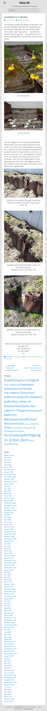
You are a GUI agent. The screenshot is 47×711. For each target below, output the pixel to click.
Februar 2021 (9, 613)
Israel (31, 392)
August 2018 (9, 685)
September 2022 (10, 567)
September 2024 (10, 510)
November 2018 (10, 677)
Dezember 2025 (10, 474)
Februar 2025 (9, 498)
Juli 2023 (7, 544)
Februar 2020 (9, 642)
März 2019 (8, 668)
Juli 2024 (7, 515)
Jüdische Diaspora (29, 397)
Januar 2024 (8, 529)
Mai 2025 (7, 491)
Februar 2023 (9, 556)
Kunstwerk (36, 410)
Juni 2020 (7, 632)
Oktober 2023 (9, 536)
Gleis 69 (24, 2)
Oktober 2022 (9, 565)
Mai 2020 (7, 634)
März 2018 (8, 697)
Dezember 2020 (10, 618)
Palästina (35, 423)
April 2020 (8, 637)
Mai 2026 (7, 462)
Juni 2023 (7, 546)
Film (6, 384)
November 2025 (10, 477)
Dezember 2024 (10, 503)
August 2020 (9, 627)
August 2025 (9, 484)
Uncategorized (10, 431)
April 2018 (8, 694)
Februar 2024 (9, 527)
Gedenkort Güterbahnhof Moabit (16, 357)
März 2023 (8, 553)
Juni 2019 (7, 661)
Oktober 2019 (9, 651)
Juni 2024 (7, 517)
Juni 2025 (7, 489)
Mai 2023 (7, 548)
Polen (7, 427)
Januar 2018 (8, 701)
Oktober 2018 (9, 680)
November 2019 (10, 649)
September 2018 (10, 682)
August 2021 (9, 599)
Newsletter (27, 424)
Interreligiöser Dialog (15, 392)
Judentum (10, 397)
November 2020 (10, 620)
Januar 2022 (8, 587)
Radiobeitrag (29, 428)
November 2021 (10, 591)
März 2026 (8, 467)
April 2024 (8, 522)
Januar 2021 (8, 615)
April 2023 (8, 551)
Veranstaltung (13, 435)
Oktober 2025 (9, 479)
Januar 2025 (8, 501)
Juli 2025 (7, 486)
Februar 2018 (9, 699)
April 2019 (8, 665)
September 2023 (10, 539)
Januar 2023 (8, 558)
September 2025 (10, 481)
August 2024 (9, 512)
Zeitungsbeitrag (11, 444)
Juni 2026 (7, 460)
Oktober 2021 (9, 594)
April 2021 (8, 608)
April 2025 (8, 493)
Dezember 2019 (10, 646)
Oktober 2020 (9, 622)
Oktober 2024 (9, 508)
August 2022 (9, 570)
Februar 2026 (9, 469)
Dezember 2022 (10, 560)
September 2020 (10, 625)
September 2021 (10, 596)
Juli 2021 (7, 601)
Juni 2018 (7, 689)
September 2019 (10, 653)
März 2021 (8, 610)
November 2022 (10, 563)
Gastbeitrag (14, 384)
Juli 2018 (7, 687)
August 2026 (9, 455)
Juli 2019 (7, 658)
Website (32, 441)
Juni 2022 (7, 575)
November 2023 (10, 534)
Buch (24, 380)
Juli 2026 (7, 458)
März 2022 (8, 582)
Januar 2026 (8, 472)
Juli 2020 (7, 630)
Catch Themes (28, 709)
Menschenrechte (14, 423)
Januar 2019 (8, 673)
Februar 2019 (9, 670)
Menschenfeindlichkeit (20, 419)
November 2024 (10, 505)
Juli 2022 (7, 572)
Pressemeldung (18, 428)
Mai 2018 (7, 692)
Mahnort (30, 357)
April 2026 (8, 465)
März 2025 (8, 496)
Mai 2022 (7, 577)
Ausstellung (12, 380)
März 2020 (8, 639)
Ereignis (33, 380)
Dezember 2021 (10, 589)
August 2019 (9, 656)
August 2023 (9, 541)
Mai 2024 (7, 520)
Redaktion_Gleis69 (23, 20)
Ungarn (21, 431)
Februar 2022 (9, 584)
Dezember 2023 (10, 532)
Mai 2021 (7, 606)
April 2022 (8, 579)
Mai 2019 (7, 663)
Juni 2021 (7, 603)
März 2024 (8, 524)
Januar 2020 (8, 644)
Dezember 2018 (10, 675)
